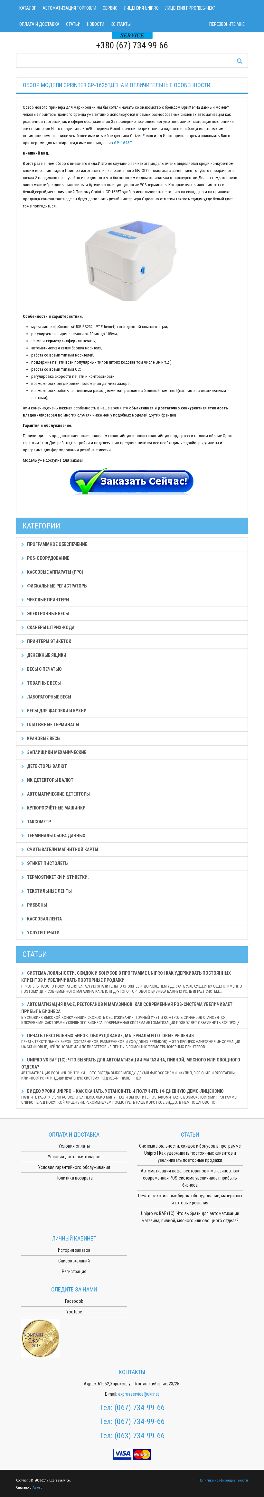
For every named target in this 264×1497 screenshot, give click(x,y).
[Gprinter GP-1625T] (132, 260)
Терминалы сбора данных (55, 835)
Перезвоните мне (227, 24)
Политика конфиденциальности (223, 1480)
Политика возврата (74, 1178)
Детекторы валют (46, 766)
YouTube (74, 1311)
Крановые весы (43, 738)
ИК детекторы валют (49, 780)
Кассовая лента (44, 918)
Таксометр (38, 821)
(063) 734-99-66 (139, 1435)
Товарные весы (43, 683)
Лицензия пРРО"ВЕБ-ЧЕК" (190, 8)
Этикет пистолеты (47, 863)
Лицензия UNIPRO (141, 8)
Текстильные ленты (49, 891)
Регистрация (74, 1271)
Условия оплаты (74, 1146)
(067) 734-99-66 (139, 1407)
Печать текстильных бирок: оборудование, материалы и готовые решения (130, 1041)
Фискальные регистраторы (57, 585)
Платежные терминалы (52, 724)
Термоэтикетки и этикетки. (57, 877)
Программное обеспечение (56, 544)
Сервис (110, 8)
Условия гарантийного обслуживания (74, 1167)
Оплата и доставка (39, 24)
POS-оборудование (47, 558)
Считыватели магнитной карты (62, 849)
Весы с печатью (44, 669)
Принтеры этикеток (48, 641)
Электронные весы (47, 613)
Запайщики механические (56, 752)
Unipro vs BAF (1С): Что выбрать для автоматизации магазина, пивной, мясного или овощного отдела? (130, 1068)
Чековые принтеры (47, 599)
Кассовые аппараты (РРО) (54, 572)
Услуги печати (43, 932)
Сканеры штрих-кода (50, 627)
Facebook (74, 1301)
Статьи (73, 24)
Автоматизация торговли (69, 8)
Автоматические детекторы (58, 794)
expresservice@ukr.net (138, 1394)
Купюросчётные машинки (56, 807)
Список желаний (74, 1260)
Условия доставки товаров (74, 1156)
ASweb (37, 1487)
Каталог (27, 8)
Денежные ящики (46, 655)
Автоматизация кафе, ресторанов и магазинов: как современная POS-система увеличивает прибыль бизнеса (131, 1013)
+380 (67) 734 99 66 (132, 45)
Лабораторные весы (48, 696)
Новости (95, 24)
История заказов (74, 1250)
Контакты (121, 24)
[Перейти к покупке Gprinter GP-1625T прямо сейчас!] (132, 481)
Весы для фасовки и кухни (56, 710)
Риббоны (36, 905)
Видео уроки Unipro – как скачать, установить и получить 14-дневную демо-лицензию (129, 1097)
